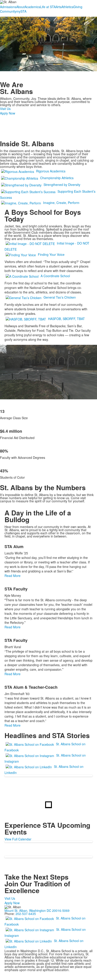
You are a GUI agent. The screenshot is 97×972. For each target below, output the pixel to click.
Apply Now (7, 113)
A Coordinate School (55, 276)
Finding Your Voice (51, 254)
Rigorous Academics (50, 171)
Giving (77, 7)
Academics (32, 7)
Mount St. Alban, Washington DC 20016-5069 (37, 910)
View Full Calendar (18, 839)
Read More (13, 575)
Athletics (67, 7)
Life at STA (48, 7)
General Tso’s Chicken (60, 297)
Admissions (8, 7)
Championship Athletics (57, 178)
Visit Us (5, 108)
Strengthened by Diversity (62, 184)
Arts (58, 7)
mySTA (21, 11)
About (20, 7)
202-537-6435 (26, 913)
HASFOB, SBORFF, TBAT (66, 318)
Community (8, 11)
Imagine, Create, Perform (61, 202)
